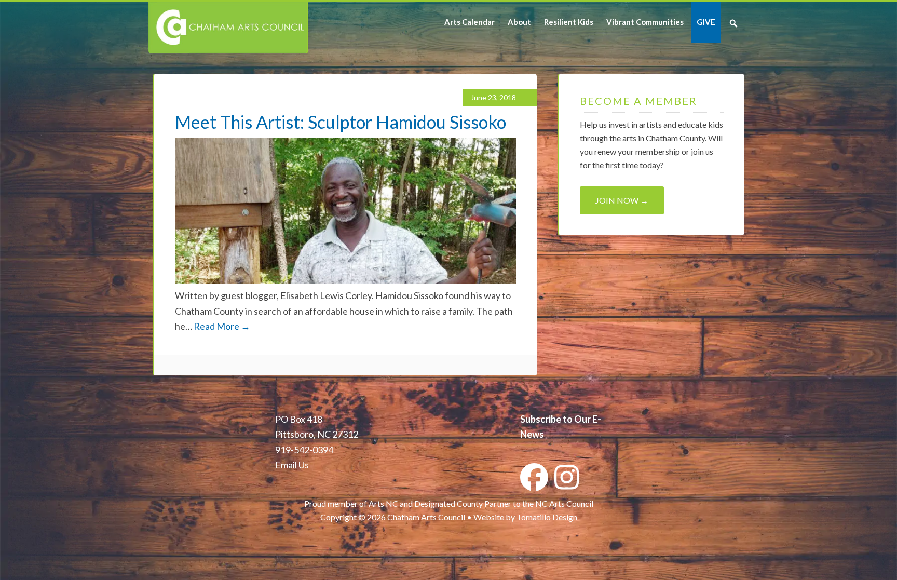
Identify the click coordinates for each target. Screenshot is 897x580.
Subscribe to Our (555, 419)
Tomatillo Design (547, 517)
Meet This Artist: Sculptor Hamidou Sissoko (340, 121)
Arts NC (383, 503)
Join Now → (621, 200)
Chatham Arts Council (227, 27)
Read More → (222, 326)
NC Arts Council (564, 503)
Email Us (292, 464)
